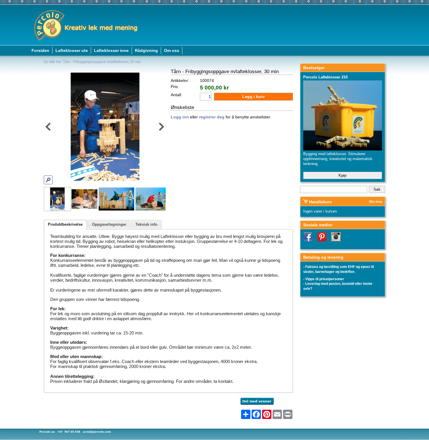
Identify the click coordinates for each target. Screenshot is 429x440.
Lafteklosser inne (111, 50)
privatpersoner (331, 279)
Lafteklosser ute (71, 50)
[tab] (65, 224)
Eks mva (375, 201)
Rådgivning (146, 50)
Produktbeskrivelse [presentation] (65, 224)
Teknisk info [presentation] (146, 224)
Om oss (171, 50)
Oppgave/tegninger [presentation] (109, 224)
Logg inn (180, 117)
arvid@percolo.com (97, 431)
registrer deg (211, 117)
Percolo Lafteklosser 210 (325, 77)
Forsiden (40, 50)
